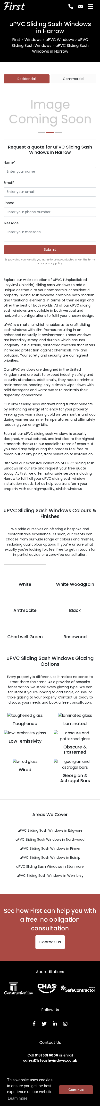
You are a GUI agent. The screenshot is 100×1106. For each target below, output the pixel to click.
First (14, 6)
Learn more (17, 1098)
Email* (9, 182)
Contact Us (50, 942)
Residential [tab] (26, 78)
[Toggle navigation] (90, 6)
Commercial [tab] (73, 78)
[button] (11, 113)
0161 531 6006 (46, 1055)
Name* (10, 162)
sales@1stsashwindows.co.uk (50, 1060)
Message (11, 223)
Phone (9, 202)
